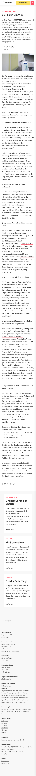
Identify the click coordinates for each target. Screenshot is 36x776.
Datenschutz (5, 763)
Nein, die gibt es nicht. (10, 249)
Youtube (4, 725)
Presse (3, 759)
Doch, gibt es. (26, 243)
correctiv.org (7, 2)
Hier (2, 709)
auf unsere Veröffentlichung (23, 76)
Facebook (4, 728)
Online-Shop (5, 672)
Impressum (5, 761)
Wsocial (3, 732)
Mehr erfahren (6, 686)
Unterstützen (23, 3)
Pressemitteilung (8, 287)
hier (23, 740)
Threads (4, 730)
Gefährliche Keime (9, 12)
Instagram (4, 721)
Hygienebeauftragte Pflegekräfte (14, 339)
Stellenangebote (20, 702)
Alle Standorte (6, 679)
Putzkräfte (26, 409)
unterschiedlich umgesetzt (12, 336)
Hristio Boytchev (9, 47)
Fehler (14, 236)
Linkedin (4, 723)
